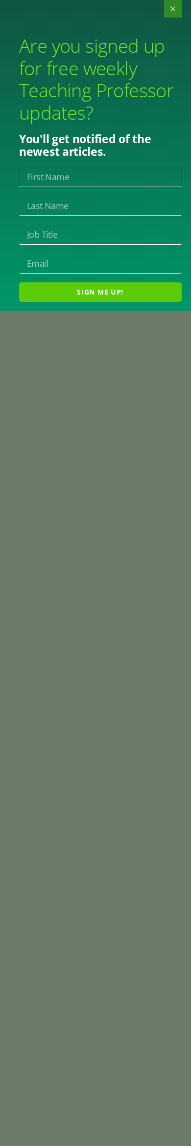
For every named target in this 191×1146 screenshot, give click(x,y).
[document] (95, 573)
